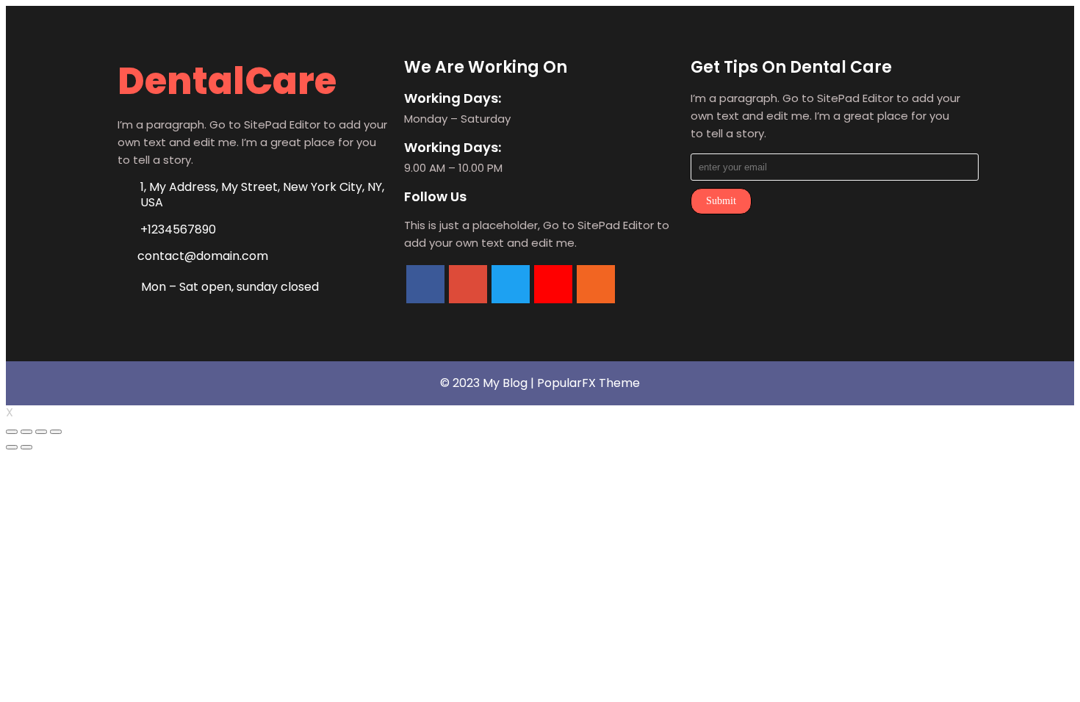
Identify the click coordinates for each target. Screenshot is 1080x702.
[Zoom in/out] (56, 432)
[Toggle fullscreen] (41, 432)
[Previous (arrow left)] (12, 447)
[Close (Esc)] (12, 432)
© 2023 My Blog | (488, 382)
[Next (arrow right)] (26, 447)
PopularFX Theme (588, 382)
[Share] (26, 432)
